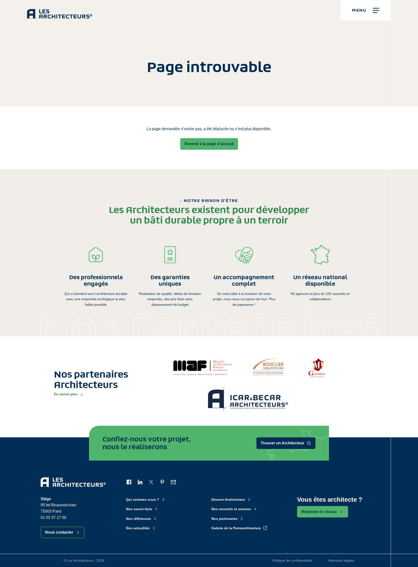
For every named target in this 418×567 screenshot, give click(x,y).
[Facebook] (129, 482)
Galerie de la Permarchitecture (236, 528)
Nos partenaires (224, 519)
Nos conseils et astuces (231, 509)
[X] (151, 482)
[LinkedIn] (140, 482)
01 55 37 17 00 (53, 517)
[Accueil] (59, 10)
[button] (365, 10)
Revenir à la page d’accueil (209, 144)
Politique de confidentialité (292, 560)
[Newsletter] (173, 482)
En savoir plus (66, 394)
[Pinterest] (162, 482)
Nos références (138, 519)
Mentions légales (341, 560)
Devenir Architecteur (228, 499)
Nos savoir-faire (139, 509)
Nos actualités (138, 528)
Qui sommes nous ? (142, 499)
